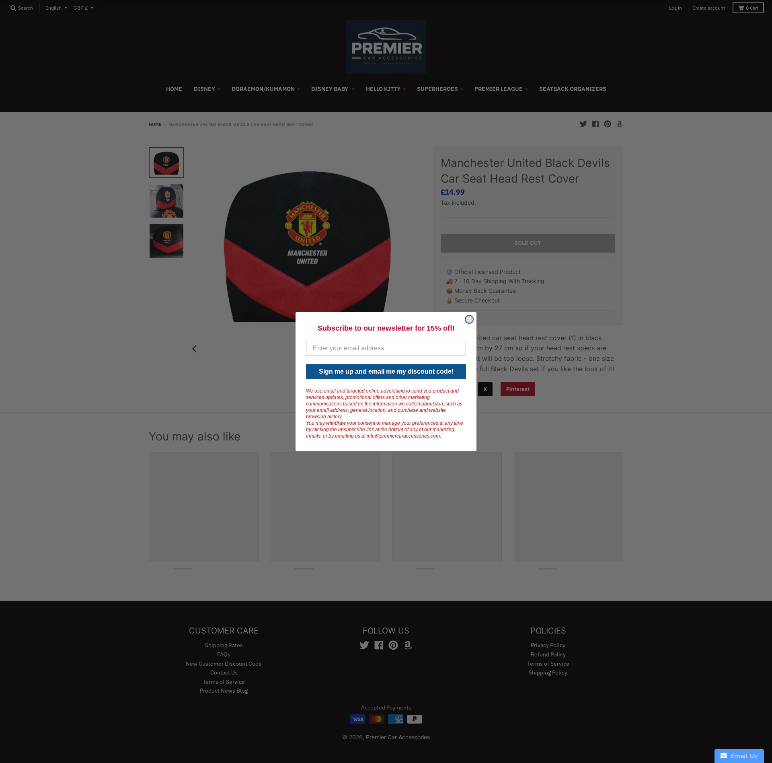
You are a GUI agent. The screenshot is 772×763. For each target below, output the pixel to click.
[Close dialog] (469, 319)
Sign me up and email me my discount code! (386, 371)
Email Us (742, 756)
